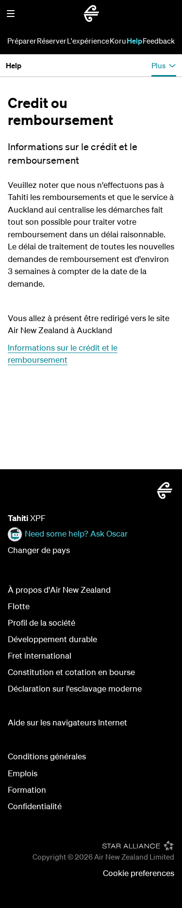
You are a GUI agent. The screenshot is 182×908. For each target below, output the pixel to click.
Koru (118, 41)
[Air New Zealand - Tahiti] (91, 13)
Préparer (21, 41)
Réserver (51, 41)
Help (134, 41)
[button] (11, 13)
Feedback (159, 41)
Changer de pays (39, 550)
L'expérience (88, 41)
